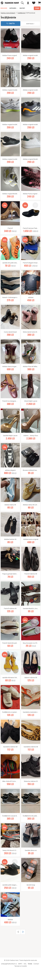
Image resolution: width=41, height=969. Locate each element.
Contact (36, 964)
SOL (25, 964)
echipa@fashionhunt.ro (9, 964)
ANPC (20, 964)
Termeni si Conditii (20, 966)
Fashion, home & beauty (8, 13)
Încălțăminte (21, 13)
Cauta (12, 23)
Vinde (30, 964)
